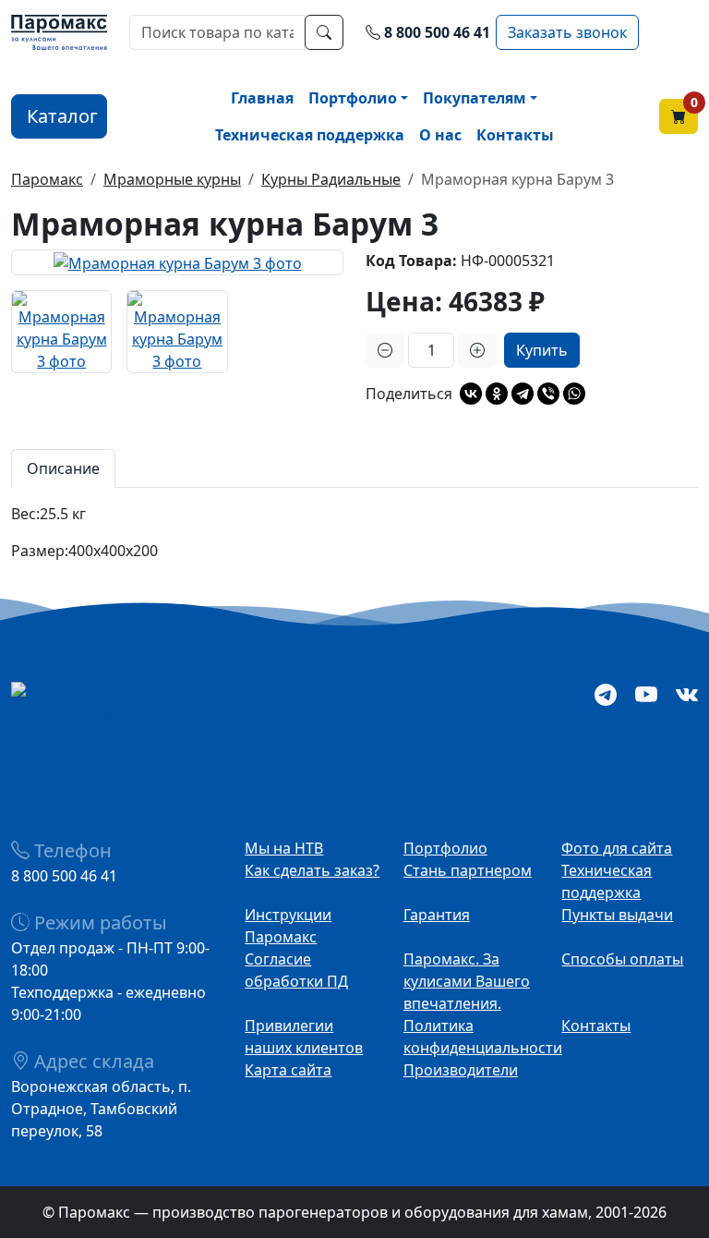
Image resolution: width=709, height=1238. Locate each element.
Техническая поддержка (309, 135)
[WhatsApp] (574, 393)
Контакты (515, 135)
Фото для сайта (616, 848)
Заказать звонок (567, 32)
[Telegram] (522, 393)
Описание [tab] (63, 468)
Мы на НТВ (284, 848)
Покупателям (474, 98)
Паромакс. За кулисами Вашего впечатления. (466, 981)
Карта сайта (288, 1070)
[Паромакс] (59, 30)
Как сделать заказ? (312, 870)
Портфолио (352, 98)
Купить (542, 350)
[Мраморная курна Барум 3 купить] (177, 262)
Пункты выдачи (617, 914)
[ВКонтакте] (471, 393)
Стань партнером (467, 870)
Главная (262, 98)
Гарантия (436, 914)
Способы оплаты (622, 959)
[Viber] (548, 393)
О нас (440, 135)
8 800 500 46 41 (437, 32)
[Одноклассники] (497, 393)
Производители (460, 1070)
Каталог (62, 115)
